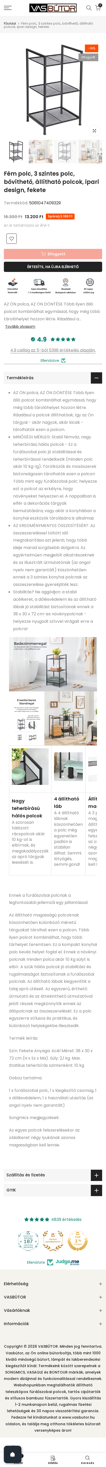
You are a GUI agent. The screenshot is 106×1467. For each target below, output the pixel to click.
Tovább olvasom (20, 326)
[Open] (12, 1454)
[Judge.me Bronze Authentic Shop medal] (53, 1241)
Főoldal (10, 23)
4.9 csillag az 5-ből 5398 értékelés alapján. (53, 350)
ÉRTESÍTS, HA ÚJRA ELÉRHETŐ (53, 266)
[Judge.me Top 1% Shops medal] (77, 1241)
